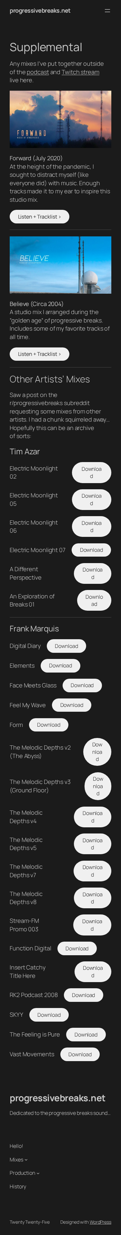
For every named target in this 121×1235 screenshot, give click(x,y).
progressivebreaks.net (40, 10)
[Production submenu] (38, 1173)
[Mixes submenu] (26, 1159)
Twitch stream (80, 72)
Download (92, 472)
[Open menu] (107, 11)
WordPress (100, 1222)
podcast (38, 72)
